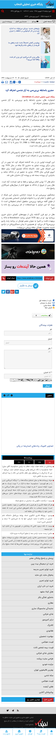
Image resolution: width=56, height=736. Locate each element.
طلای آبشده (48, 686)
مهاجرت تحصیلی (46, 636)
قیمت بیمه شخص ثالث (43, 647)
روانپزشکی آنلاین (46, 692)
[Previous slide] (12, 395)
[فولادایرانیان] (28, 235)
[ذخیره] (11, 82)
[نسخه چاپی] (2, 82)
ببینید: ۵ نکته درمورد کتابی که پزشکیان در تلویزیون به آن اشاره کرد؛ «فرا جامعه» (27, 528)
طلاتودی (49, 630)
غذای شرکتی (48, 614)
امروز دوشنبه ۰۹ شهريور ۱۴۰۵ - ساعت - (36, 11)
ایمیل (50, 338)
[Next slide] (4, 395)
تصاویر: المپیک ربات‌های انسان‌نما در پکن (35, 446)
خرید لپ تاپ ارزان (45, 586)
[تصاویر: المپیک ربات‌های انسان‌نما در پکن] (28, 421)
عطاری (50, 603)
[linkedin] (17, 292)
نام (51, 329)
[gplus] (12, 292)
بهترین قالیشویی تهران (43, 670)
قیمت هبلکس (47, 642)
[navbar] (53, 11)
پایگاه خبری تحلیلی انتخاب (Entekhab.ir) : (38, 96)
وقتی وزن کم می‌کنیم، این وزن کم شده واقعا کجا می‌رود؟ (24, 58)
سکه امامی (48, 675)
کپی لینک (49, 278)
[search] (3, 11)
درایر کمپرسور (47, 619)
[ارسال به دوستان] (6, 82)
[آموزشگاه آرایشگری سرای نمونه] (28, 266)
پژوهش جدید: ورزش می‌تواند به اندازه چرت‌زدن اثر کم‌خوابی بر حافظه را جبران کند (24, 31)
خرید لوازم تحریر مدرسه (43, 569)
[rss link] (18, 710)
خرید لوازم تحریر (46, 580)
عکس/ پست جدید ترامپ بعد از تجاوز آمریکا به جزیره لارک (31, 533)
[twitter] (3, 292)
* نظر (50, 348)
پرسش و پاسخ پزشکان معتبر (41, 558)
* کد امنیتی (48, 372)
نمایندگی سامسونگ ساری (42, 608)
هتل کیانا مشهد (46, 591)
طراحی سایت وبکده (45, 658)
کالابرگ (50, 625)
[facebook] (8, 292)
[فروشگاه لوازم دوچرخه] (28, 252)
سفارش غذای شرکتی (44, 653)
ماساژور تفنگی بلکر (45, 597)
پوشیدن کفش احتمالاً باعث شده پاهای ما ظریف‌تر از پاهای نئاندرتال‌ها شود (23, 44)
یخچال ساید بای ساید (44, 575)
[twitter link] (8, 710)
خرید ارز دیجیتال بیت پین (42, 563)
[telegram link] (13, 710)
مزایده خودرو (48, 664)
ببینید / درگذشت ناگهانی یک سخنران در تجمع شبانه (33, 500)
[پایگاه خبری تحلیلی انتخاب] (50, 4)
